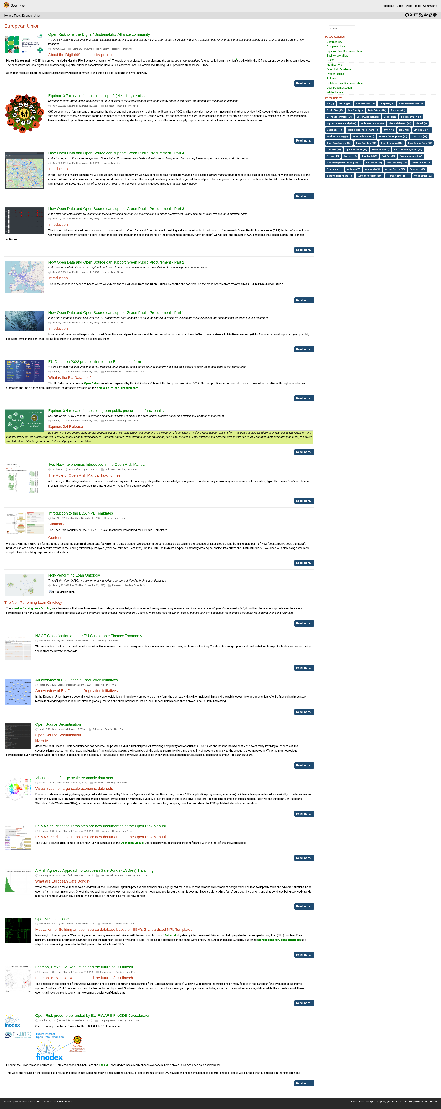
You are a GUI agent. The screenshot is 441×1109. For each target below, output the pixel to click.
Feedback (418, 1101)
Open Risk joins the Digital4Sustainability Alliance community (99, 34)
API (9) (330, 104)
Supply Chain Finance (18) (339, 176)
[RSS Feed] (421, 14)
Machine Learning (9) (337, 136)
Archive (354, 1101)
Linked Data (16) (422, 130)
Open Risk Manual (132, 842)
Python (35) (333, 156)
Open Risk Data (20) (366, 143)
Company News (80, 49)
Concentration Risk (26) (411, 104)
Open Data (91, 383)
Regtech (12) (350, 156)
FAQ (426, 1101)
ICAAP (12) (388, 130)
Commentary (106, 972)
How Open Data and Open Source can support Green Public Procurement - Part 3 (116, 208)
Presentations (335, 73)
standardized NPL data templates (279, 939)
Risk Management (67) (411, 156)
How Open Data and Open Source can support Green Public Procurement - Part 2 (116, 262)
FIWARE (104, 1065)
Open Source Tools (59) (420, 143)
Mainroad (61, 1101)
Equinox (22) (390, 117)
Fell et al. (170, 935)
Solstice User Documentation (345, 83)
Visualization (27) (423, 176)
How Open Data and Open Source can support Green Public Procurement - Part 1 (116, 312)
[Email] (416, 14)
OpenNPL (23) (334, 149)
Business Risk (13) (365, 104)
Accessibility (365, 1101)
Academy (388, 5)
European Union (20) (411, 117)
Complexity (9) (387, 104)
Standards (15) (372, 169)
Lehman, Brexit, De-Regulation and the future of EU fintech (84, 967)
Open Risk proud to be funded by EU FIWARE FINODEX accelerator (92, 1015)
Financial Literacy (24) (400, 123)
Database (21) (398, 110)
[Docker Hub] (426, 14)
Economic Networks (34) (339, 117)
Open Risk (18, 5)
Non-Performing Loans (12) (393, 136)
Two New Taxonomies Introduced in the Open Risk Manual (96, 464)
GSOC (330, 60)
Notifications (334, 64)
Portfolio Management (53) (408, 149)
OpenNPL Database (52, 919)
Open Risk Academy (99, 49)
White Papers (116, 875)
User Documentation (339, 87)
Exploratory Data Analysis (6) (341, 123)
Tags (17, 15)
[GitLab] (412, 14)
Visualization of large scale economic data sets (74, 778)
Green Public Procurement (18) (362, 130)
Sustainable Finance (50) (369, 176)
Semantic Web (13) (421, 163)
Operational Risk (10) (356, 149)
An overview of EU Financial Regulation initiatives (76, 680)
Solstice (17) (353, 169)
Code (400, 5)
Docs (409, 5)
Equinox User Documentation (344, 51)
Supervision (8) (417, 169)
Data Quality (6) (355, 110)
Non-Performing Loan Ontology (74, 575)
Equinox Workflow (337, 55)
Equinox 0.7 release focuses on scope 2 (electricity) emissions (99, 96)
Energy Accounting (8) (368, 117)
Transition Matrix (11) (398, 176)
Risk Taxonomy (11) (397, 163)
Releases (109, 105)
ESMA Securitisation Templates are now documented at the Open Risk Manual (100, 826)
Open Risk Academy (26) (339, 143)
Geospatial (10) (334, 130)
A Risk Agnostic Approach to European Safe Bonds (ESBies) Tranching (94, 870)
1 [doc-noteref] (110, 59)
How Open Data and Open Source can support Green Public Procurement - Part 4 (116, 153)
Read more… (304, 83)
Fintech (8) (421, 123)
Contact (376, 1101)
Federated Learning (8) (372, 123)
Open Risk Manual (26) (392, 143)
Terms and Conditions (402, 1101)
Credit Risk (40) (335, 110)
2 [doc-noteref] (236, 59)
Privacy (433, 1101)
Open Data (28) (419, 136)
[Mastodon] (435, 14)
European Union (31, 15)
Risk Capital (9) (369, 156)
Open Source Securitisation (58, 724)
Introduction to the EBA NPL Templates (80, 513)
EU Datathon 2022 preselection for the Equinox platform (94, 362)
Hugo (39, 1101)
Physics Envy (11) (380, 149)
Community (430, 5)
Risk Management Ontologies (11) (344, 163)
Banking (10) (345, 104)
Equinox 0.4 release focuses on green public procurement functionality (106, 411)
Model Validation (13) (363, 136)
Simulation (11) (334, 169)
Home (8, 15)
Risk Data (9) (388, 156)
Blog (418, 5)
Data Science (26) (377, 110)
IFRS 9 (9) (404, 130)
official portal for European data (117, 388)
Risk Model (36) (374, 163)
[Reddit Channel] (430, 14)
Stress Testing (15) (395, 169)
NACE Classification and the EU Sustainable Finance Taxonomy (88, 636)
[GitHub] (407, 14)
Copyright (385, 1101)
